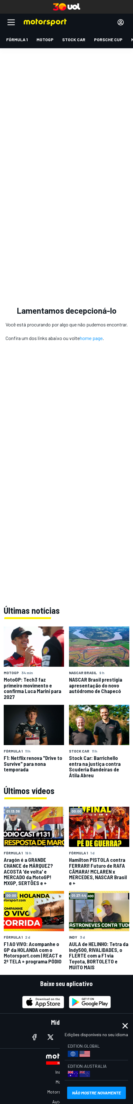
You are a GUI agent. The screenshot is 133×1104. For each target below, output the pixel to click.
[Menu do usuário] (120, 22)
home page (91, 338)
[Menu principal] (11, 22)
